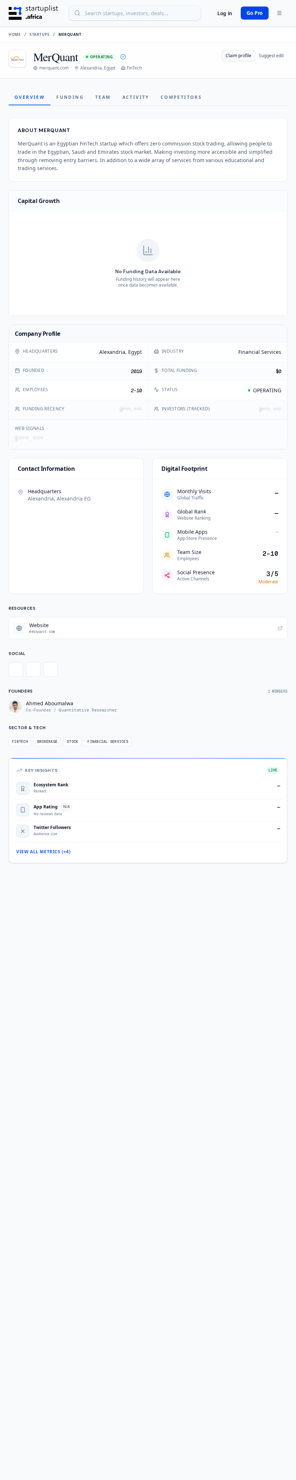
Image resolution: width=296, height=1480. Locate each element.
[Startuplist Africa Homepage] (33, 13)
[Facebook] (33, 669)
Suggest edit (271, 55)
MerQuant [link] (69, 34)
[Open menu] (279, 13)
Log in (224, 13)
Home (15, 34)
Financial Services (259, 351)
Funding (70, 97)
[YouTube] (50, 669)
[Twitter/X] (16, 669)
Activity (135, 97)
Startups (39, 34)
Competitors (181, 97)
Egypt (135, 351)
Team (103, 97)
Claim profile (238, 55)
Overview (29, 97)
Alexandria (112, 351)
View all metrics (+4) (43, 852)
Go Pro (255, 12)
